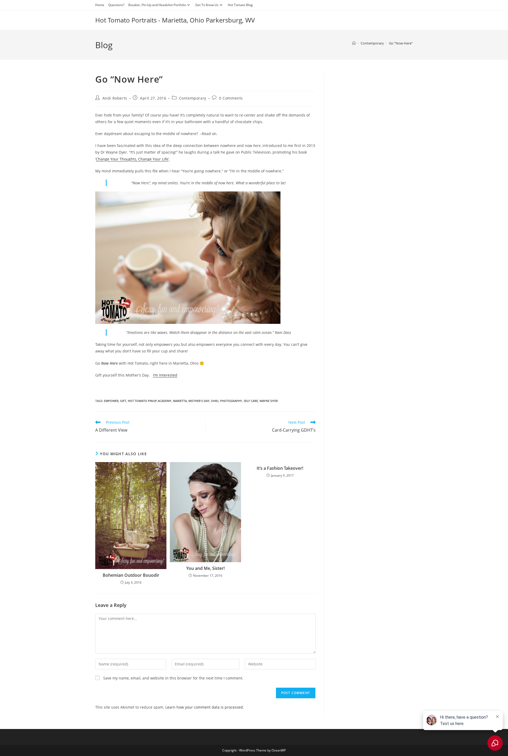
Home (99, 5)
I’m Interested (165, 375)
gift (123, 401)
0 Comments (231, 98)
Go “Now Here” (401, 43)
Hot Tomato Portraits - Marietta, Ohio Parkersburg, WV (175, 20)
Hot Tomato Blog (240, 5)
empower (111, 401)
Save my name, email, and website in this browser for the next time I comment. (173, 678)
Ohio (215, 401)
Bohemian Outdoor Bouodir (131, 575)
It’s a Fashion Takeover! (280, 468)
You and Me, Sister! (205, 568)
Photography (231, 401)
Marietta (180, 401)
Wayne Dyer (269, 401)
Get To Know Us (207, 5)
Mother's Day (198, 401)
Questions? (116, 5)
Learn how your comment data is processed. (204, 707)
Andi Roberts (114, 98)
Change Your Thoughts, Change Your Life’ (132, 159)
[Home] (354, 43)
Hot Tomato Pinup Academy (149, 401)
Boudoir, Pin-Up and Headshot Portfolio (157, 5)
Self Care (251, 401)
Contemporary (192, 98)
